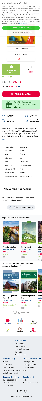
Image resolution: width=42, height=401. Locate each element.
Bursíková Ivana (26, 249)
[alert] (21, 18)
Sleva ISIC (18, 352)
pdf (22, 59)
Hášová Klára (7, 249)
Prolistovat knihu (21, 48)
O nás (25, 380)
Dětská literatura (8, 367)
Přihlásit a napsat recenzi (23, 207)
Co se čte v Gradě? (29, 367)
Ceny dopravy (19, 343)
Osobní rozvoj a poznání (11, 373)
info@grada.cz (10, 383)
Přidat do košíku (23, 94)
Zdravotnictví (7, 365)
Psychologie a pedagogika (11, 370)
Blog (24, 370)
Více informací (23, 24)
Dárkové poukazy (20, 346)
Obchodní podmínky (22, 349)
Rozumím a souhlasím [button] (21, 28)
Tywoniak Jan (7, 300)
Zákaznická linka (20, 355)
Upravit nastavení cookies (31, 383)
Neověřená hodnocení (17, 189)
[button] (21, 32)
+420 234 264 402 (11, 380)
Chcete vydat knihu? (29, 365)
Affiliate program (28, 362)
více (3, 139)
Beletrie (5, 362)
